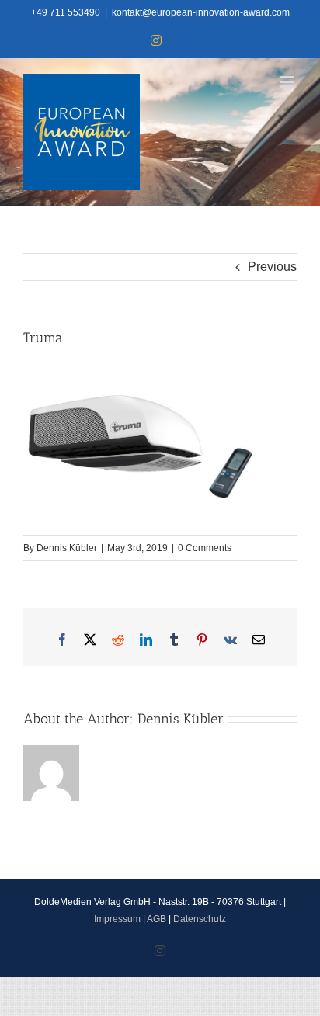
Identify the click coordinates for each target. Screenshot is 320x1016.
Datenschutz (199, 919)
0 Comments (204, 548)
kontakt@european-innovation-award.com (201, 12)
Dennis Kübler (67, 548)
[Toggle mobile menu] (288, 82)
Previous (272, 266)
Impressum (117, 919)
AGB (156, 919)
